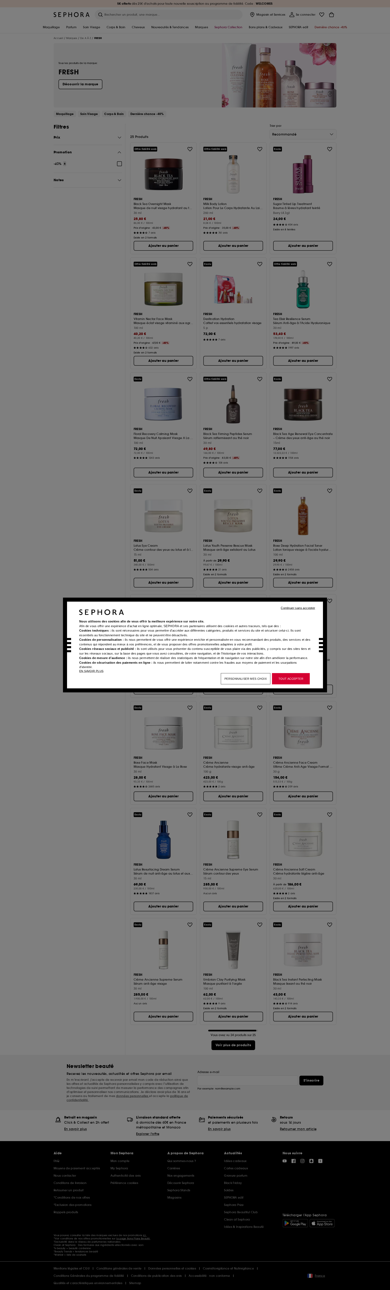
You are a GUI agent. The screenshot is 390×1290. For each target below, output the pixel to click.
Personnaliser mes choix (245, 678)
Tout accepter (290, 678)
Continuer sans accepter (298, 608)
